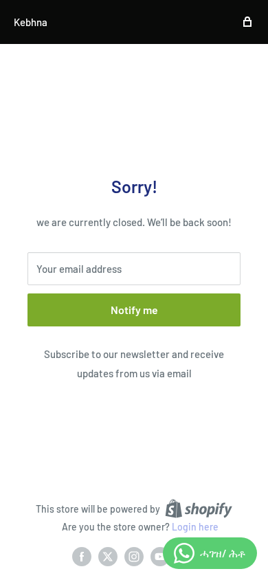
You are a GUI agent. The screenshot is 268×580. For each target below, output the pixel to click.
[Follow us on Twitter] (108, 556)
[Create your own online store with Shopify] (198, 508)
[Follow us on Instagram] (134, 556)
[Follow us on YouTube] (160, 556)
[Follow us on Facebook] (81, 556)
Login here (195, 527)
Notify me (134, 309)
